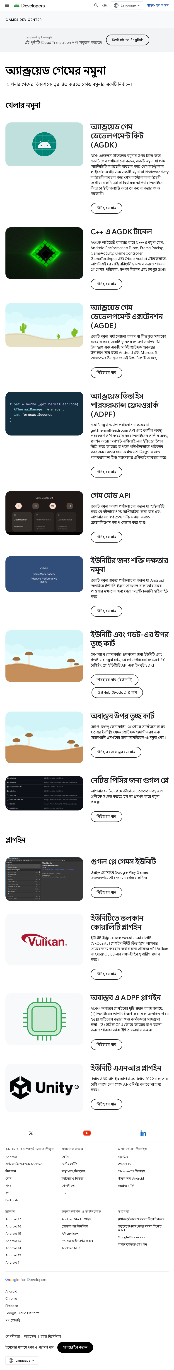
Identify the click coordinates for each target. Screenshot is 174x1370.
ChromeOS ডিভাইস (131, 1171)
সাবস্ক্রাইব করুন (75, 1347)
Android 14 (13, 1241)
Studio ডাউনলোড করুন (77, 1241)
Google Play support (132, 1237)
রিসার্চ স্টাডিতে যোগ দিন (132, 1244)
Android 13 (13, 1248)
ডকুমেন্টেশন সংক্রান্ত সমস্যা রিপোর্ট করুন (140, 1228)
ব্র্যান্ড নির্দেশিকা (51, 1336)
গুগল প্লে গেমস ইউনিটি (123, 861)
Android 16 (13, 1226)
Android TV (126, 1186)
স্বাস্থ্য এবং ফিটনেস (73, 1171)
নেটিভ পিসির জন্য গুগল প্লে (129, 780)
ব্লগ (7, 1193)
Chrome (11, 1299)
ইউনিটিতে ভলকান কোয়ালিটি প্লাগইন (117, 923)
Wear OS (124, 1164)
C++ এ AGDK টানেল (121, 231)
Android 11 (13, 1262)
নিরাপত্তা (10, 1171)
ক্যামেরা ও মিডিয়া (72, 1178)
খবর (8, 1186)
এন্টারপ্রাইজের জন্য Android (23, 1164)
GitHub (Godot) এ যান (117, 692)
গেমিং (65, 1157)
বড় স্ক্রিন (123, 1157)
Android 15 (13, 1234)
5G (64, 1193)
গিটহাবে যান (106, 208)
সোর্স (8, 1178)
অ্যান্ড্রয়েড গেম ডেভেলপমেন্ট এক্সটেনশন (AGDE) (127, 316)
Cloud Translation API (59, 42)
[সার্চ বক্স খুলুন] (96, 5)
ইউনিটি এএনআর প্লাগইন (126, 1068)
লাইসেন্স (30, 1336)
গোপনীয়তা (68, 1186)
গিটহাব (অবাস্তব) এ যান (116, 752)
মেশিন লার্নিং (69, 1164)
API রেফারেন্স (70, 1234)
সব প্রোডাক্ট (12, 1320)
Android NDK (71, 1248)
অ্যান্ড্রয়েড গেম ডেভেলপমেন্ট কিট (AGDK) (117, 136)
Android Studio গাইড (76, 1219)
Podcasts (11, 1200)
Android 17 (13, 1219)
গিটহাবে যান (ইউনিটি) (115, 680)
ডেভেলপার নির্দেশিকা (75, 1226)
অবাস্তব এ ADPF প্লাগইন (126, 997)
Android (11, 1157)
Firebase (11, 1306)
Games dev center (23, 20)
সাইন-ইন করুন (158, 5)
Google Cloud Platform (22, 1313)
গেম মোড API (110, 495)
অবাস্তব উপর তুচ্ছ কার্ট (122, 716)
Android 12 (13, 1255)
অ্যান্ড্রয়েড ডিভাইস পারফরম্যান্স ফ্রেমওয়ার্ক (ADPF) (124, 405)
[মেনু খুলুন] (7, 5)
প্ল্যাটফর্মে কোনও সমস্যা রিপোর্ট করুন (141, 1219)
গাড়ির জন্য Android (131, 1178)
